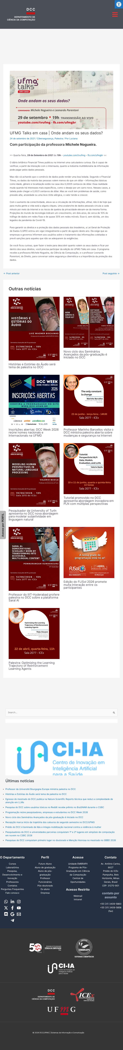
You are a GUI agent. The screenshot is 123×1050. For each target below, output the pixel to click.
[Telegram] (12, 920)
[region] (61, 747)
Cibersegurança (45, 138)
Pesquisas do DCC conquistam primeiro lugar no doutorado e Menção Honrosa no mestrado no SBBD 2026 (60, 840)
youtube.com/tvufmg (74, 155)
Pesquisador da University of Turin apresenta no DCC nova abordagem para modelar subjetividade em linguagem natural (33, 515)
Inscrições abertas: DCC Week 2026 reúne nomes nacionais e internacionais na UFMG (34, 432)
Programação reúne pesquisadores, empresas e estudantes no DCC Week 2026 (46, 812)
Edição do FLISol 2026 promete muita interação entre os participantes (85, 584)
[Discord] (6, 914)
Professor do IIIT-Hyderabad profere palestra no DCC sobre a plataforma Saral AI (34, 597)
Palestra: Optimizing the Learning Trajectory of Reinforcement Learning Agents (32, 665)
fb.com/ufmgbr (95, 155)
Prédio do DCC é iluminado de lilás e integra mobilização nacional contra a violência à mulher (53, 827)
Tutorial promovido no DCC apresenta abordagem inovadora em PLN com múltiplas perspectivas (89, 500)
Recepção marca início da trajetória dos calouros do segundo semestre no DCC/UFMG (50, 822)
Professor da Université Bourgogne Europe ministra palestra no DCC (40, 789)
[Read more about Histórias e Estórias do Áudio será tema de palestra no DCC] (34, 328)
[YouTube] (19, 908)
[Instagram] (19, 901)
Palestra (59, 138)
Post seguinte (111, 273)
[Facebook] (12, 908)
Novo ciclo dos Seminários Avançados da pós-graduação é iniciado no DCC (85, 354)
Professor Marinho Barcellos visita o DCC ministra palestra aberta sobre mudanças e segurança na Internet (88, 432)
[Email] (19, 914)
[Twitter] (6, 908)
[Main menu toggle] (115, 14)
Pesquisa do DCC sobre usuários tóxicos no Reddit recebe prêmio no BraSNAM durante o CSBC (54, 807)
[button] (119, 4)
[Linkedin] (12, 901)
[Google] (12, 914)
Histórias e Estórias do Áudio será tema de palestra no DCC (32, 365)
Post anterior (12, 273)
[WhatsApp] (6, 901)
